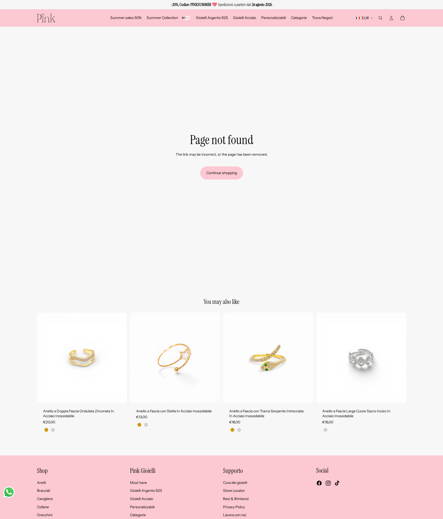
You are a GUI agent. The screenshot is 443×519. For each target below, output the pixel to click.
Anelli (41, 482)
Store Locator (234, 490)
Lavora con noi (234, 515)
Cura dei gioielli (235, 482)
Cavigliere (45, 498)
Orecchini (44, 515)
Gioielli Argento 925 (146, 490)
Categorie (138, 515)
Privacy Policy (234, 507)
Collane (43, 507)
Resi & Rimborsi (236, 498)
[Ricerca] (380, 18)
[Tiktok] (337, 483)
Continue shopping (221, 173)
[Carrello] (402, 18)
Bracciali (43, 490)
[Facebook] (319, 483)
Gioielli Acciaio (141, 498)
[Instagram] (328, 483)
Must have (138, 482)
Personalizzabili (142, 507)
